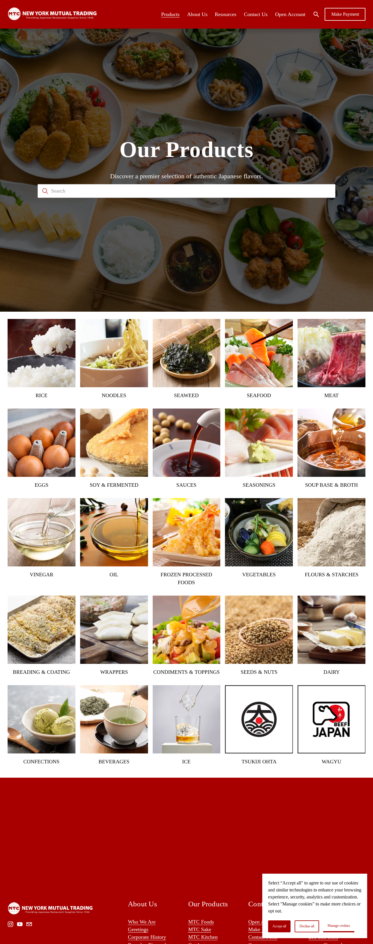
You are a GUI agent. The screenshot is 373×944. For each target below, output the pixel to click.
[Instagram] (10, 924)
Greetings (138, 929)
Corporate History (147, 937)
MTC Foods (201, 922)
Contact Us (256, 14)
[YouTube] (20, 924)
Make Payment (345, 14)
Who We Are (142, 922)
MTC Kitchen (203, 937)
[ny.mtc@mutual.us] (29, 924)
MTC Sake (199, 929)
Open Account (290, 14)
